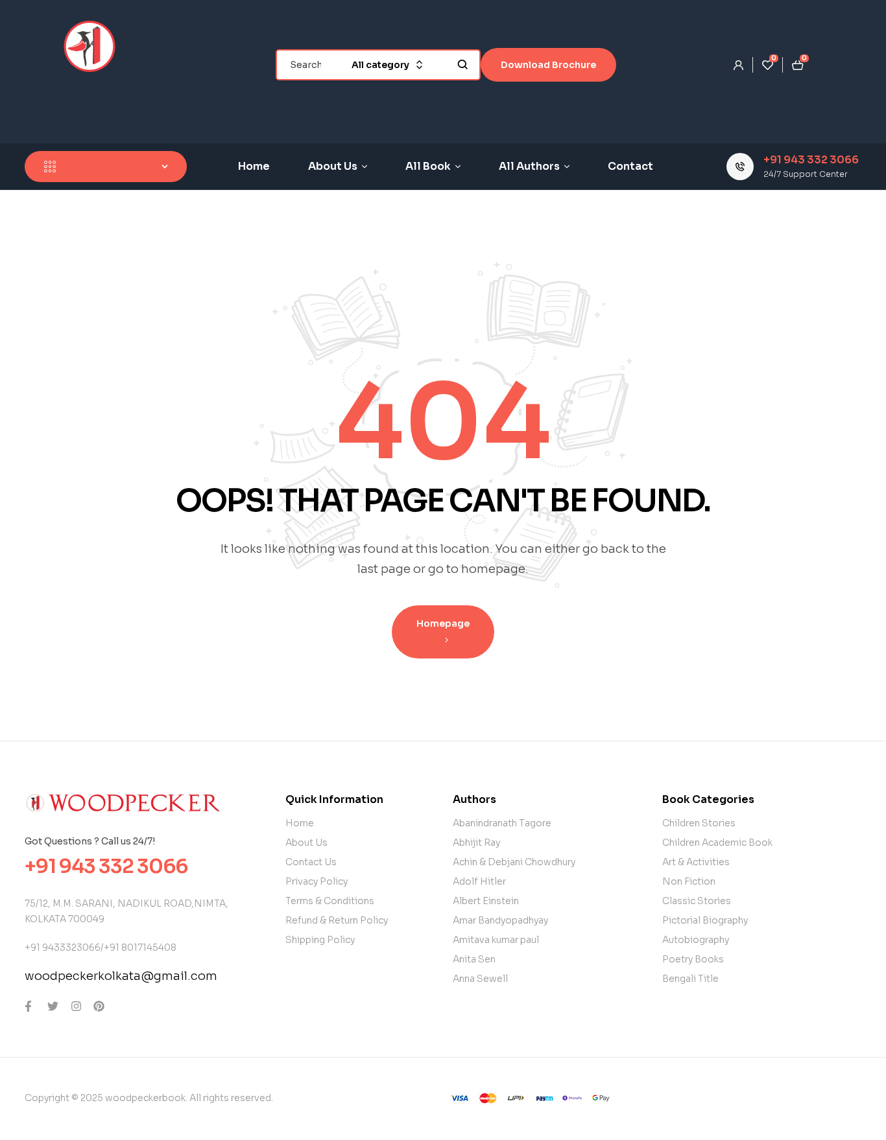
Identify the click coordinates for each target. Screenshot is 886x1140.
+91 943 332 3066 (811, 160)
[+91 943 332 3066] (740, 166)
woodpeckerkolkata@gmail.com (121, 976)
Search (463, 64)
